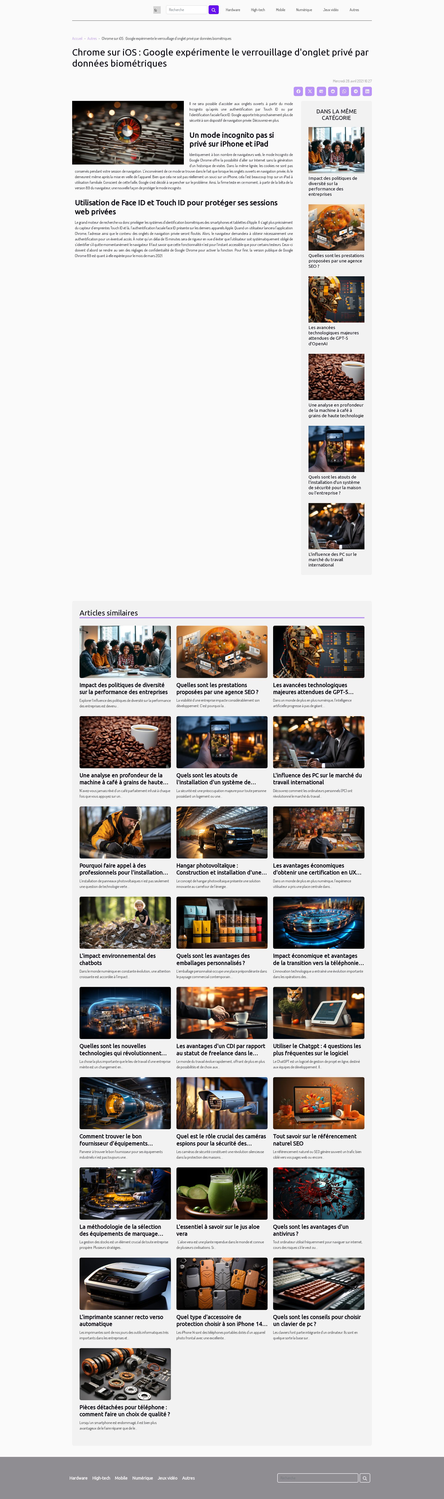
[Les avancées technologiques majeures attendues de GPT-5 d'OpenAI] (336, 299)
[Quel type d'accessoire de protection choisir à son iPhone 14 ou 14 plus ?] (222, 1283)
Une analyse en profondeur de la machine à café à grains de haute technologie (336, 410)
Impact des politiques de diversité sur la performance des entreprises (332, 186)
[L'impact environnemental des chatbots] (125, 922)
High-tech (258, 9)
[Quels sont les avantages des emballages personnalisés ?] (222, 922)
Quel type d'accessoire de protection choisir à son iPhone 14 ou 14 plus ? (219, 1324)
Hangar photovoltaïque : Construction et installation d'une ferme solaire (219, 872)
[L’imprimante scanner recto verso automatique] (125, 1283)
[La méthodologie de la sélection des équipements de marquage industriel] (125, 1193)
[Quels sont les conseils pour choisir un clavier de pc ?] (318, 1283)
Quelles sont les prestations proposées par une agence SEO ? (336, 261)
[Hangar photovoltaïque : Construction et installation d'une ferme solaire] (222, 832)
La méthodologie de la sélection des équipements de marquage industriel (120, 1234)
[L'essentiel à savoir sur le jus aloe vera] (222, 1193)
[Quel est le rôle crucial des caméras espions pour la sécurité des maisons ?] (222, 1103)
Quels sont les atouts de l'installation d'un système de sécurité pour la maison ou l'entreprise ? (334, 484)
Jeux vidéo (331, 9)
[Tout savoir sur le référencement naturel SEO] (318, 1103)
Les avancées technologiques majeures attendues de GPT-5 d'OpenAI (333, 335)
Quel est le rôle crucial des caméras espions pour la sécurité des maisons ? (221, 1143)
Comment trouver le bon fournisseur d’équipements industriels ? (114, 1143)
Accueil (77, 38)
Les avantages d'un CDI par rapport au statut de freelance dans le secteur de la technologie (220, 1053)
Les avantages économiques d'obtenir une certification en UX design (314, 872)
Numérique (304, 9)
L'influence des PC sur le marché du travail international (332, 559)
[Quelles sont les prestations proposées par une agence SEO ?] (336, 227)
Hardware (233, 9)
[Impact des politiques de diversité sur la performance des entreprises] (336, 149)
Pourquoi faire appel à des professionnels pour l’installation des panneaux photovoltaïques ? (121, 872)
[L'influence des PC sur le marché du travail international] (336, 525)
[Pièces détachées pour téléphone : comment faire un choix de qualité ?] (125, 1373)
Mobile (280, 9)
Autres (354, 9)
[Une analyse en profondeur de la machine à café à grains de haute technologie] (336, 376)
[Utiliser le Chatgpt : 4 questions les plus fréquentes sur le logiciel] (318, 1012)
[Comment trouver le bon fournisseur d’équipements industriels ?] (125, 1103)
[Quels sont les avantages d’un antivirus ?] (318, 1193)
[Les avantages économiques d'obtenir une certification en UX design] (318, 832)
